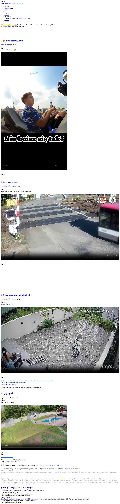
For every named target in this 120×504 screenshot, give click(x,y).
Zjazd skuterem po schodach (16, 295)
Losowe (6, 20)
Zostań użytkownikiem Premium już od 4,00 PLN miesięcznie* (20, 499)
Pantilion (3, 44)
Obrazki (6, 13)
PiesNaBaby (4, 186)
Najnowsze (7, 18)
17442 (7, 461)
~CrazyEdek (4, 397)
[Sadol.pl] (3, 1)
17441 (11, 461)
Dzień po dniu (16, 18)
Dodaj (2, 3)
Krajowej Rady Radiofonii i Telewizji (51, 465)
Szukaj (7, 3)
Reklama (17, 487)
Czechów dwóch (10, 182)
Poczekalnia (8, 8)
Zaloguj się (4, 384)
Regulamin (4, 487)
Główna (6, 6)
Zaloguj (11, 3)
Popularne (7, 16)
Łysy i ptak (8, 393)
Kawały (6, 15)
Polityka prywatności (28, 487)
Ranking (7, 21)
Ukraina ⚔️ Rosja (8, 25)
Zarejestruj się (18, 3)
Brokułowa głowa (8, 26)
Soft (5, 10)
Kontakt (11, 487)
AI (5, 11)
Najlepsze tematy (25, 18)
